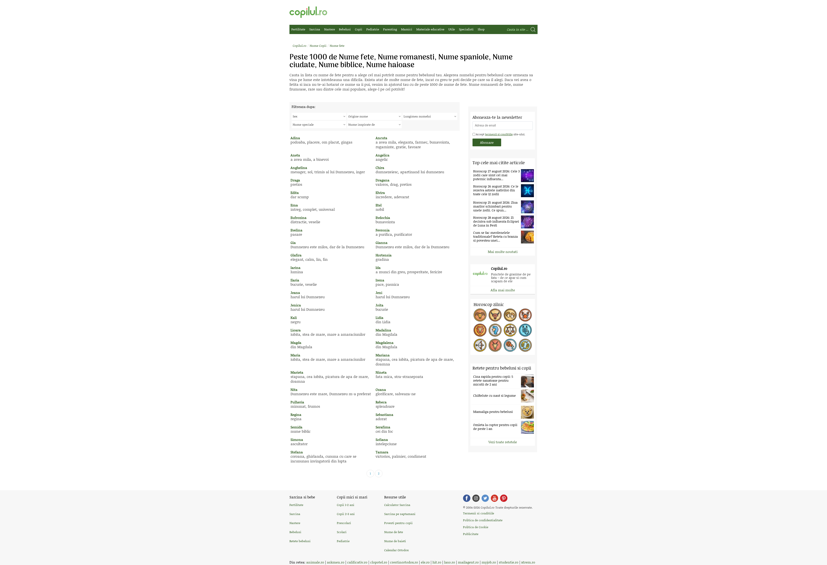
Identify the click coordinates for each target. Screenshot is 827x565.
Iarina (295, 267)
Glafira (296, 255)
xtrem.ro (528, 562)
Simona (297, 439)
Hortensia (384, 255)
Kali (294, 317)
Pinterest (503, 498)
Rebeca (381, 402)
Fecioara (495, 330)
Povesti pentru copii (398, 523)
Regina (296, 414)
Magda (296, 342)
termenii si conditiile (499, 134)
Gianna (381, 242)
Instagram (476, 498)
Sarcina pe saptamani (399, 514)
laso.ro (449, 562)
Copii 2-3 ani (346, 514)
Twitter (485, 498)
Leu (480, 330)
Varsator (510, 345)
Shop (481, 29)
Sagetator (480, 345)
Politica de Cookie (475, 527)
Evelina (296, 230)
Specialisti (466, 29)
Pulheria (297, 402)
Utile (451, 29)
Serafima (383, 427)
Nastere (329, 29)
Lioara (296, 330)
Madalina (383, 330)
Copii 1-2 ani (345, 505)
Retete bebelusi (300, 541)
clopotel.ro (378, 562)
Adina (295, 137)
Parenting (390, 29)
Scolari (342, 532)
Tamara (382, 452)
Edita (295, 192)
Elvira (380, 192)
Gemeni (510, 315)
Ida (378, 267)
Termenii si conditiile (478, 513)
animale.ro (315, 562)
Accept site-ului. (500, 134)
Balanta (510, 330)
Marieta (297, 372)
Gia (293, 242)
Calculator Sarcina (397, 505)
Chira (380, 167)
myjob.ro (489, 562)
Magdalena (384, 342)
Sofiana (382, 439)
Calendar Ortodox (396, 550)
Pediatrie (372, 29)
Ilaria (295, 280)
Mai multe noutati (503, 251)
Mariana (383, 355)
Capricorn (495, 345)
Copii (358, 29)
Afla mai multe (503, 289)
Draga (295, 180)
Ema (294, 205)
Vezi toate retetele (502, 441)
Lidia (379, 317)
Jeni (379, 292)
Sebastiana (384, 414)
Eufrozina (298, 217)
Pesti (525, 345)
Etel (379, 205)
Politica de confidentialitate (482, 520)
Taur (495, 315)
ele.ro (425, 562)
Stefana (297, 452)
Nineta (381, 372)
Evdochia (383, 217)
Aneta (295, 155)
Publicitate (470, 534)
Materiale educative (430, 29)
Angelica (382, 155)
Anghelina (299, 167)
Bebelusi (345, 29)
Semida (296, 427)
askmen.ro (335, 562)
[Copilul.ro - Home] (308, 12)
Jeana (295, 292)
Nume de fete (393, 532)
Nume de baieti (395, 541)
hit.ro (436, 562)
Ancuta (381, 137)
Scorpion (525, 330)
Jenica (296, 305)
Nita (294, 389)
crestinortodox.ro (404, 562)
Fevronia (383, 230)
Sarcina (314, 29)
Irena (380, 280)
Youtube (494, 498)
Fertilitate (298, 29)
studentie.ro (508, 562)
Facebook (466, 498)
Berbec (480, 315)
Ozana (381, 389)
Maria (295, 355)
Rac (525, 315)
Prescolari (344, 523)
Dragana (382, 180)
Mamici (406, 29)
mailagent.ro (468, 562)
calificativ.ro (357, 562)
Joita (379, 305)
